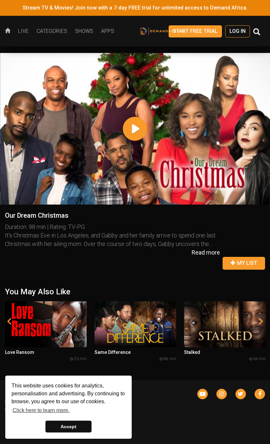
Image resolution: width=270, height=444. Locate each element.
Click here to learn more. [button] (41, 410)
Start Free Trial (195, 31)
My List (246, 263)
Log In (238, 31)
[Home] (9, 31)
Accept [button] (68, 426)
